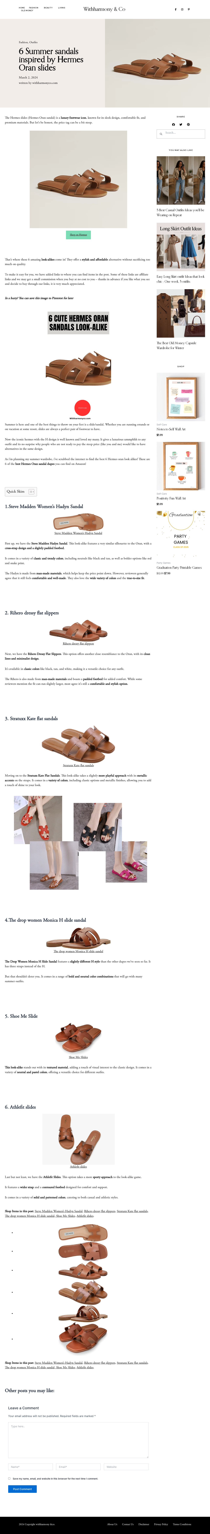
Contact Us (128, 1524)
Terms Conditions (182, 1524)
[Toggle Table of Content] (29, 492)
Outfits (33, 42)
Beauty (48, 8)
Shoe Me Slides (78, 1057)
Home (22, 8)
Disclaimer (143, 1524)
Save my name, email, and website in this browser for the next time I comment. (55, 1478)
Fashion (33, 8)
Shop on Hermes (78, 235)
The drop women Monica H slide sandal (78, 951)
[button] (173, 124)
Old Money (27, 11)
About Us (112, 1524)
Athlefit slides (78, 1166)
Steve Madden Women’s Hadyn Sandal (78, 533)
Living (61, 8)
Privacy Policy (161, 1524)
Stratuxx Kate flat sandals (78, 765)
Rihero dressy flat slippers (78, 643)
